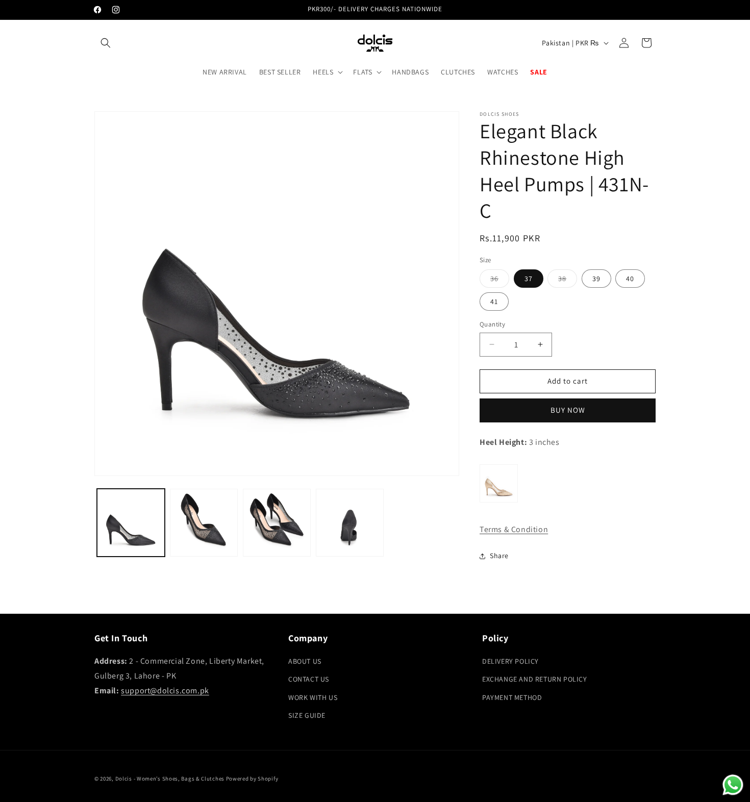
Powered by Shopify (252, 778)
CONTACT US (308, 679)
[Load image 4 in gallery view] (350, 523)
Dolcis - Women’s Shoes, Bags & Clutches (169, 778)
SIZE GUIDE (307, 715)
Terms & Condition (514, 529)
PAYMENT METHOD (512, 697)
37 (528, 278)
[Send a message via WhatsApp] (733, 785)
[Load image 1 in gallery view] (131, 523)
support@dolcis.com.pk (165, 690)
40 (630, 278)
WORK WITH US (312, 697)
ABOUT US (304, 661)
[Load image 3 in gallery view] (277, 523)
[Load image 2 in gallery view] (204, 523)
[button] (105, 43)
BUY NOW (568, 410)
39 (596, 278)
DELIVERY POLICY (510, 661)
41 (494, 301)
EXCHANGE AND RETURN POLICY (534, 679)
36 (499, 280)
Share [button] (499, 555)
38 (567, 280)
